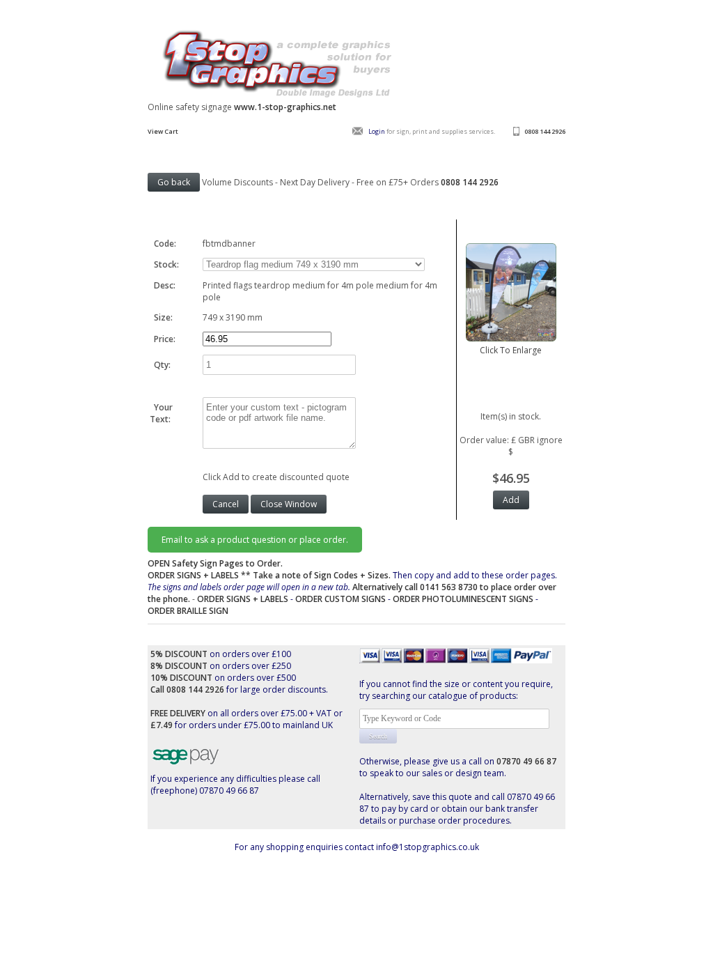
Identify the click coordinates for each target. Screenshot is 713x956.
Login (376, 131)
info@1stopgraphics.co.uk (427, 847)
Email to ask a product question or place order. (255, 540)
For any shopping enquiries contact (305, 847)
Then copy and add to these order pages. (352, 587)
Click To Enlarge (511, 350)
